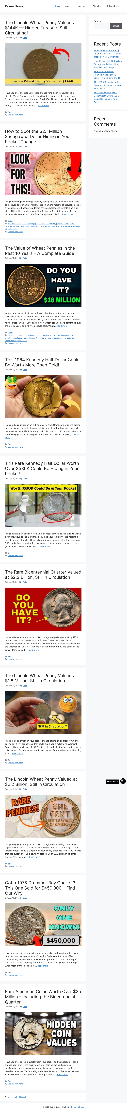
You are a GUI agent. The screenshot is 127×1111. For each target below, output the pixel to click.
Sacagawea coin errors (49, 226)
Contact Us (83, 6)
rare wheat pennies (56, 338)
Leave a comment (15, 115)
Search (97, 21)
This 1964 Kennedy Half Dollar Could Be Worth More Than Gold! (42, 362)
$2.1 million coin (14, 223)
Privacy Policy (113, 6)
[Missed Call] (123, 781)
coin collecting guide (60, 335)
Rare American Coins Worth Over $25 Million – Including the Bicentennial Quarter (43, 996)
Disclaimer (97, 6)
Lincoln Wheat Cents (38, 338)
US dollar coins (11, 229)
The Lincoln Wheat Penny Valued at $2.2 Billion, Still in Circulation (41, 781)
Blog (10, 112)
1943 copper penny (27, 335)
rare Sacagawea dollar (30, 226)
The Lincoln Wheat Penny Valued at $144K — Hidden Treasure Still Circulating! (41, 27)
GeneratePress (77, 1107)
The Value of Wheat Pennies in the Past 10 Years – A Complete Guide (40, 250)
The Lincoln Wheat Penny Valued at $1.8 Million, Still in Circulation (41, 678)
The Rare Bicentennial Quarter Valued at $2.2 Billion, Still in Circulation (43, 574)
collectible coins (21, 338)
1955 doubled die (43, 335)
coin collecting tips (29, 223)
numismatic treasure (46, 223)
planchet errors (62, 223)
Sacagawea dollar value (70, 226)
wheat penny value (19, 341)
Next (22, 1096)
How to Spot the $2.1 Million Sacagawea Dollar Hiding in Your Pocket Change (38, 136)
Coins (10, 221)
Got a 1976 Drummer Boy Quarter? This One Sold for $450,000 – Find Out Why (40, 888)
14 (15, 1096)
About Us (69, 6)
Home (57, 6)
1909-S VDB (13, 335)
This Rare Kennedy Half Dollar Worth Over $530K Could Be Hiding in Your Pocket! (42, 468)
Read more (43, 105)
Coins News (14, 6)
